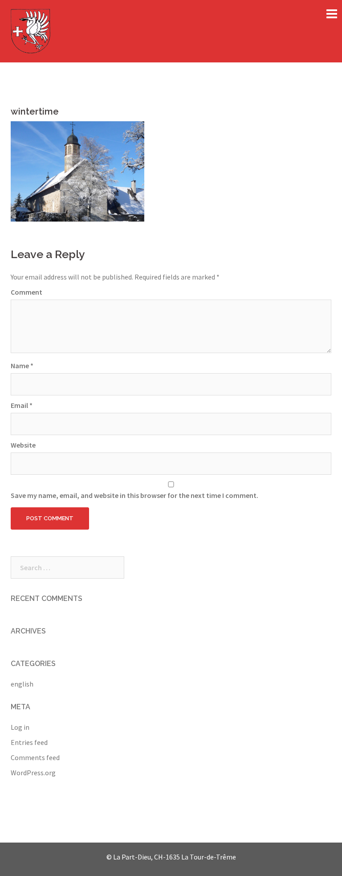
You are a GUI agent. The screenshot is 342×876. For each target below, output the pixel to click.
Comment (26, 292)
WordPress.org (33, 772)
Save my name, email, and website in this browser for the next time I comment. (134, 495)
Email (22, 405)
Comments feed (35, 757)
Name (22, 365)
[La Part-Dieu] (30, 30)
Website (23, 444)
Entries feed (29, 742)
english (22, 683)
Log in (20, 727)
